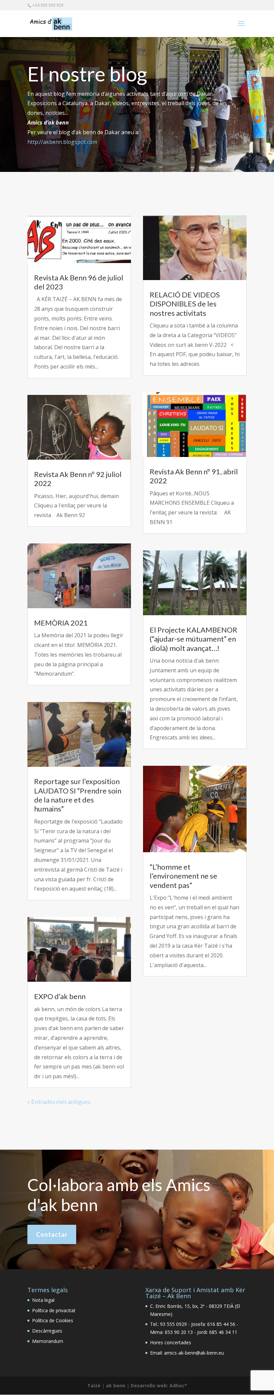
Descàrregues (47, 1331)
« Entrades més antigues (59, 1101)
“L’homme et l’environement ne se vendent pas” (183, 876)
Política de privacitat (54, 1310)
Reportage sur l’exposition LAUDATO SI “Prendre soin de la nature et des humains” (77, 795)
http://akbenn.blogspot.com (62, 142)
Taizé (94, 1385)
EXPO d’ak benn (60, 996)
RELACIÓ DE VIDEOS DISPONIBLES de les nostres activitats (185, 303)
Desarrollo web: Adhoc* (159, 1385)
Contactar (51, 1234)
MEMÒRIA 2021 (61, 622)
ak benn (115, 1385)
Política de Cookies (52, 1320)
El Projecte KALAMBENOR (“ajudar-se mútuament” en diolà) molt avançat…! (193, 639)
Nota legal (43, 1300)
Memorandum (47, 1341)
